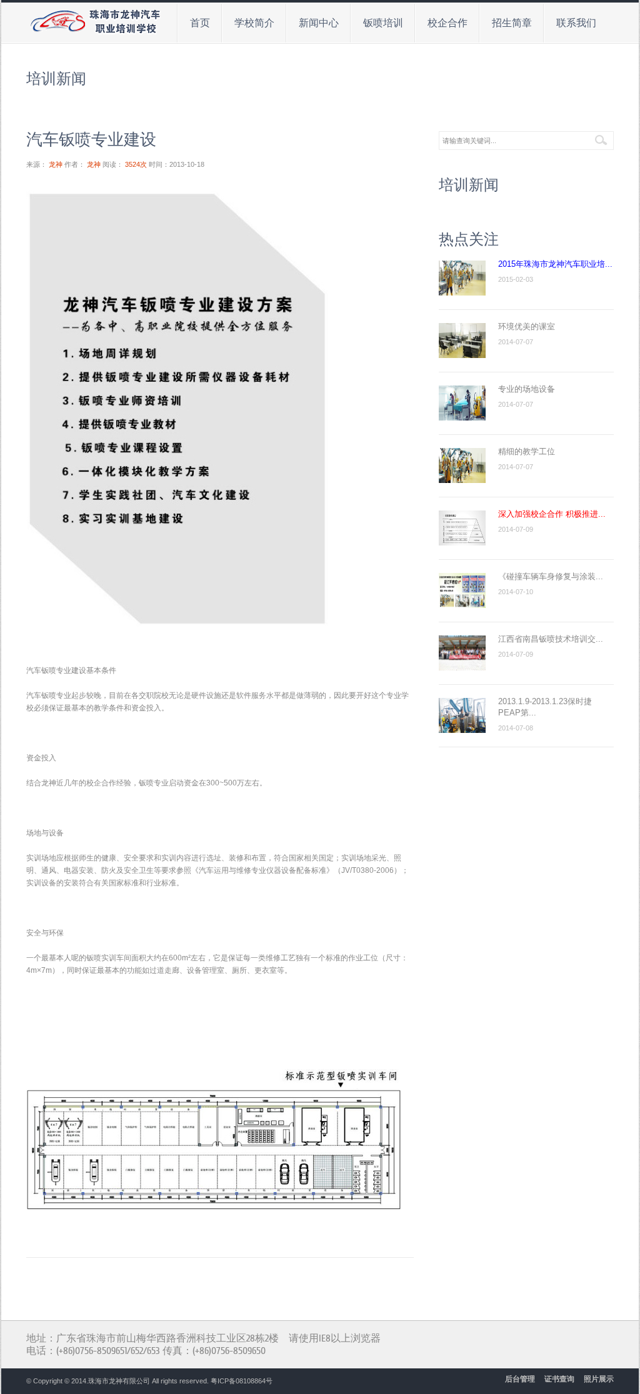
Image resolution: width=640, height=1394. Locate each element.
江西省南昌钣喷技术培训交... (550, 639)
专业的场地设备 (526, 389)
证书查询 (559, 1379)
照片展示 (599, 1379)
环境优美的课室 (526, 326)
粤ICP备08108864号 (241, 1381)
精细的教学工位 (526, 451)
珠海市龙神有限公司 (119, 1381)
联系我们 (570, 21)
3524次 (136, 164)
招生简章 (506, 21)
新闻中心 (313, 21)
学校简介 (248, 21)
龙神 (55, 164)
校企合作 (442, 21)
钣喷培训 (377, 21)
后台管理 (520, 1379)
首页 (200, 23)
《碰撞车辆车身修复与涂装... (550, 576)
